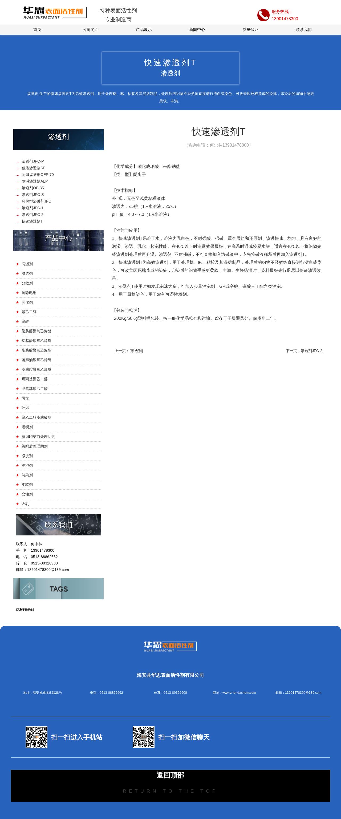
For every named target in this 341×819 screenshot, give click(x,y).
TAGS (59, 589)
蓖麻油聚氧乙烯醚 (36, 360)
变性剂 (27, 494)
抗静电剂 (29, 293)
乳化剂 (27, 302)
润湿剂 (27, 264)
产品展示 (144, 29)
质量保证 (250, 29)
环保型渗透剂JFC (36, 201)
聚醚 (25, 321)
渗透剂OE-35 (33, 188)
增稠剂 (27, 427)
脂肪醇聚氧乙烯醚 (36, 331)
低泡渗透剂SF (33, 168)
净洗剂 (27, 456)
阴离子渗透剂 (25, 609)
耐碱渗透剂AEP (35, 181)
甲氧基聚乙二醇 (35, 388)
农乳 (25, 504)
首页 (37, 29)
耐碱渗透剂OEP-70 (38, 174)
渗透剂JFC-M (33, 161)
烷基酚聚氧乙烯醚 (36, 340)
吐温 (25, 408)
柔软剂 (27, 484)
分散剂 (27, 283)
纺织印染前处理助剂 (38, 436)
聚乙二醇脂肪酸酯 (36, 417)
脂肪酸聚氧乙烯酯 (36, 350)
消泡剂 (27, 465)
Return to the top (170, 791)
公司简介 (91, 29)
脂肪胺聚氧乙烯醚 (36, 369)
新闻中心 (197, 29)
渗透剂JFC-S (33, 194)
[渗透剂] (136, 351)
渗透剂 (58, 137)
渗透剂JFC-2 (311, 351)
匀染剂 (27, 475)
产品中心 (58, 238)
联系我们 (304, 29)
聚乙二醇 (29, 312)
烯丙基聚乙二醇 (35, 379)
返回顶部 (170, 775)
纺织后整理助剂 (35, 446)
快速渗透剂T (32, 221)
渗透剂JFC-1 (32, 208)
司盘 (25, 398)
